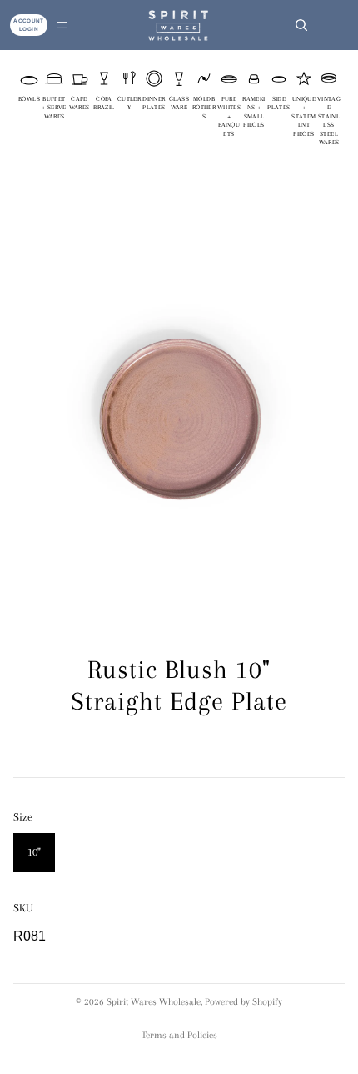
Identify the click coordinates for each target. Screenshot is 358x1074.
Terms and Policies (179, 1035)
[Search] (301, 25)
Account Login (28, 25)
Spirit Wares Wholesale (154, 1001)
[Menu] (62, 25)
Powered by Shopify (243, 1001)
